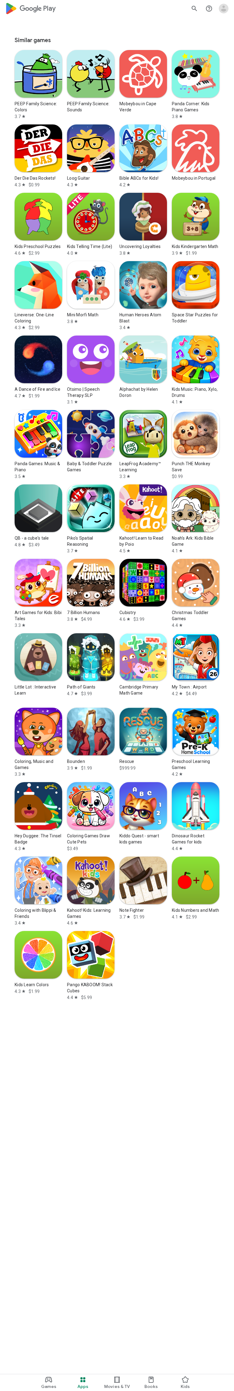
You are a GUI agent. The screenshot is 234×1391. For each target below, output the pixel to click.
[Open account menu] (223, 8)
